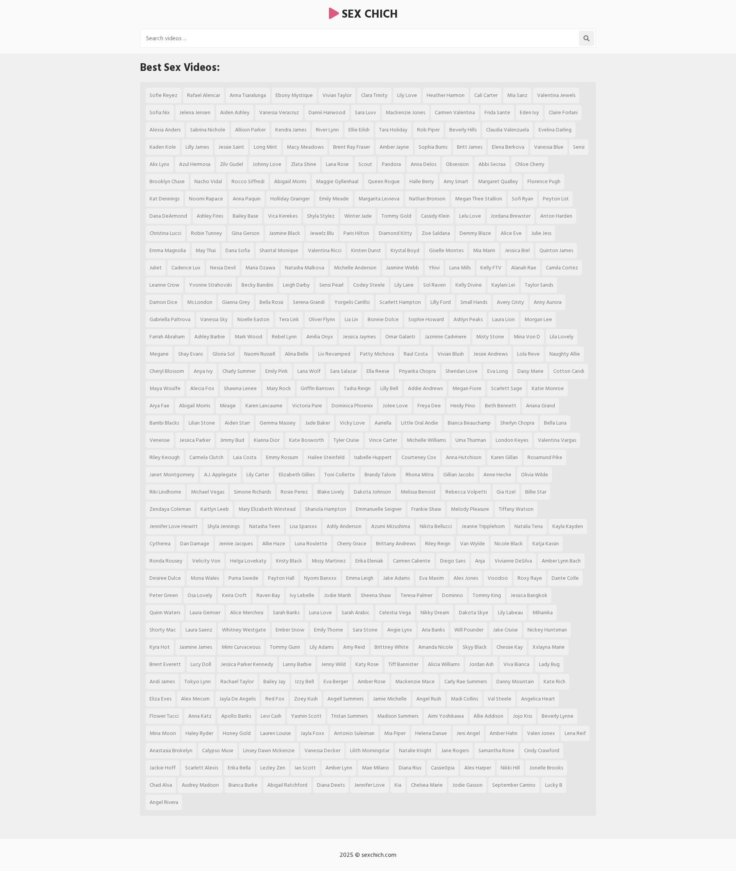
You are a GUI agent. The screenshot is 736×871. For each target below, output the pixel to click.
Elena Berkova (508, 147)
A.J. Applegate (220, 474)
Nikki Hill (510, 767)
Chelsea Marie (427, 785)
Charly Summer (239, 371)
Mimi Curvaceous (241, 647)
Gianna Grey (236, 302)
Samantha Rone (496, 750)
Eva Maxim (431, 578)
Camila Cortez (562, 267)
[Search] (586, 38)
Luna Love (320, 612)
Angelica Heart (538, 698)
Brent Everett (165, 664)
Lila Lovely (561, 336)
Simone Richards (252, 491)
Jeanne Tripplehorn (483, 526)
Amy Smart (456, 181)
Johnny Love (267, 164)
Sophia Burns (433, 147)
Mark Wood (248, 336)
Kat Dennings (164, 198)
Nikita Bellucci (436, 526)
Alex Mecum (195, 698)
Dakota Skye (473, 612)
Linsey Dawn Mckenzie (269, 750)
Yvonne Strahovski (210, 284)
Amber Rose (372, 681)
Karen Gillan (504, 457)
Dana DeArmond (168, 216)
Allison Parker (250, 129)
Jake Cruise (505, 629)
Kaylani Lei (503, 284)
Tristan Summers (349, 716)
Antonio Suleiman (354, 733)
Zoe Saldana (436, 233)
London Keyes (512, 440)
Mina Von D (527, 336)
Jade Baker (317, 422)
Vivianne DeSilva (513, 560)
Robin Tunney (206, 233)
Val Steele (499, 698)
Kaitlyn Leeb (214, 509)
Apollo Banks (236, 716)
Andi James (162, 681)
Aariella (383, 422)
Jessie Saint (231, 147)
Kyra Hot (160, 647)
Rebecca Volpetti (466, 491)
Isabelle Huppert (373, 457)
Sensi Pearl (331, 284)
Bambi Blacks (164, 422)
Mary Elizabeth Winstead (267, 509)
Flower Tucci (164, 716)
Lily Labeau (510, 612)
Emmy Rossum (282, 457)
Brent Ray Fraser (351, 147)
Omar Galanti (400, 336)
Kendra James (290, 129)
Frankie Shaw (426, 509)
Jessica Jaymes (359, 336)
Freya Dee (429, 405)
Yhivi (434, 267)
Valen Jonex (541, 733)
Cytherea (160, 543)
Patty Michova (377, 353)
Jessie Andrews (490, 353)
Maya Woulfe (165, 388)
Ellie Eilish (359, 129)
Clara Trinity (374, 95)
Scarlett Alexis (201, 767)
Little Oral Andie (419, 422)
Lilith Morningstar (369, 750)
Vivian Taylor (337, 95)
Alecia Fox (202, 388)
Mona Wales (205, 578)
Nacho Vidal (208, 181)
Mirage (228, 405)
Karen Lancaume (264, 405)
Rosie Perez (294, 491)
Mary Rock (278, 388)
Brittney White (392, 647)
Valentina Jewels (556, 95)
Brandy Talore (380, 474)
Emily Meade (334, 198)
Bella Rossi (271, 302)
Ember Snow (290, 629)
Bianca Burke (243, 785)
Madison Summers (397, 716)
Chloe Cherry (529, 164)
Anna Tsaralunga (248, 95)
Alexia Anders (165, 129)
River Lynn (327, 129)
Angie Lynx (399, 629)
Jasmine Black (284, 233)
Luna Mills (460, 267)
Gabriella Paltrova (170, 319)
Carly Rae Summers (465, 681)
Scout (365, 164)
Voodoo (498, 578)
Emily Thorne (328, 629)
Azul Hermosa (194, 164)
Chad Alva (161, 785)
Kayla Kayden (567, 526)
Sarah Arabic (356, 612)
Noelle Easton (253, 319)
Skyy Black (475, 647)
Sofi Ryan (522, 198)
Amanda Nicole (435, 647)
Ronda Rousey (166, 560)
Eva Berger (336, 681)
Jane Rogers (455, 750)
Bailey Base (245, 216)
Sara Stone (365, 629)
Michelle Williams (426, 440)
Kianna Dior (266, 440)
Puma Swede (243, 578)
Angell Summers (345, 698)
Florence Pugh (543, 181)
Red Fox (274, 698)
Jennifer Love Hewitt (174, 526)
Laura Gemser (205, 612)
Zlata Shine (303, 164)
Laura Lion (503, 319)
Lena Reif (575, 733)
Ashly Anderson (344, 526)
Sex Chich (368, 14)
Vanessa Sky (214, 319)
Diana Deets (331, 785)
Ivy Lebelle (302, 595)
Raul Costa (416, 353)
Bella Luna (555, 422)
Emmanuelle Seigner (379, 509)
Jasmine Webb (402, 267)
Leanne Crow (164, 284)
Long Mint (265, 147)
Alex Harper (477, 767)
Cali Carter (486, 95)
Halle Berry (421, 181)
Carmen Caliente (411, 560)
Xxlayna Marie (548, 647)
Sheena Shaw (376, 595)
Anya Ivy (203, 371)
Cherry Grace (351, 543)
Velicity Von (206, 560)
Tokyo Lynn (197, 681)
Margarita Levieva (378, 198)
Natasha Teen (264, 526)
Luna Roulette (311, 543)
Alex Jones (465, 578)
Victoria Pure (307, 405)
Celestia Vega (395, 612)
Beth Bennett (500, 405)
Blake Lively (330, 491)
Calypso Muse (217, 750)
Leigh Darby (296, 284)
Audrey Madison (200, 785)
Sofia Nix (160, 112)
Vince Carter (383, 440)
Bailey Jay (274, 681)
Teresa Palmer (416, 595)
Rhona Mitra (420, 474)
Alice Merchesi (246, 612)
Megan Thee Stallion (478, 198)
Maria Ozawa (260, 267)
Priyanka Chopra (417, 371)
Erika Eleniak (369, 560)
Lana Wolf (308, 371)
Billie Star (535, 491)
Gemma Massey (278, 422)
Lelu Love (470, 216)
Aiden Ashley (235, 112)
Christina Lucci (165, 233)
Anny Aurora (548, 302)
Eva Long (497, 371)
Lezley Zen (272, 767)
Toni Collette (339, 474)
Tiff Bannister (403, 664)
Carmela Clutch (206, 457)
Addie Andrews (425, 388)
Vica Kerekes (282, 216)
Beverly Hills (462, 129)
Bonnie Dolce (383, 319)
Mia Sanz (517, 95)
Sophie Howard (426, 319)
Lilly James (197, 147)
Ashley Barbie (209, 336)
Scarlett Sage (506, 388)
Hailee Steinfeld (326, 457)
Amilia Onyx (319, 336)
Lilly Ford (440, 302)
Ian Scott (305, 767)
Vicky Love (352, 422)
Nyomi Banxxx (320, 578)
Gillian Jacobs (458, 474)
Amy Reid (354, 647)
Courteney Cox (418, 457)
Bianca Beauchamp (469, 422)
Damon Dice (163, 302)
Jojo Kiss (522, 716)
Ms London (199, 302)
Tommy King (487, 595)
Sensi (579, 147)
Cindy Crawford (541, 750)
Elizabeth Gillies (297, 474)
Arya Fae (159, 405)
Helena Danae (431, 733)
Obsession (457, 164)
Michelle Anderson (355, 267)
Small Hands (473, 302)
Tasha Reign (357, 388)
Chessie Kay (509, 647)
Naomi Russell (259, 353)
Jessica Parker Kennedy (247, 664)
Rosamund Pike (544, 457)
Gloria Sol (223, 353)
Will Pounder (468, 629)
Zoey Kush (306, 698)
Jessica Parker (194, 440)
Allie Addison (488, 716)
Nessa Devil (223, 267)
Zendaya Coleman (170, 509)
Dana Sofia (237, 250)
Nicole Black (509, 543)
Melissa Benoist (418, 491)
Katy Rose (367, 664)
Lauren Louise (275, 733)
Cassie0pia (443, 767)
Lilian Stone (202, 422)
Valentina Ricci (325, 250)
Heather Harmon (446, 95)
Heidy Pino (462, 405)
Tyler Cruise (346, 440)
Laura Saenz (199, 629)
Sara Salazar (343, 371)
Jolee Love (395, 405)
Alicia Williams (444, 664)
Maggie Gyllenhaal (337, 181)
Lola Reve (528, 353)
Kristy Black (289, 560)
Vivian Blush (450, 353)
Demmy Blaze (475, 233)
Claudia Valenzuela (507, 129)
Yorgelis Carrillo (352, 302)
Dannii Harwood (327, 112)
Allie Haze (273, 543)
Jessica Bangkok (529, 595)
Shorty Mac (163, 629)
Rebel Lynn (284, 336)
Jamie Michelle (390, 698)
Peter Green (164, 595)
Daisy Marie (531, 371)
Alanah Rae (523, 267)
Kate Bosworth (306, 440)
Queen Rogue (384, 181)
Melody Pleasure (470, 509)
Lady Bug (549, 664)
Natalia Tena (528, 526)
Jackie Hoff (163, 767)
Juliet (156, 267)
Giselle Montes (446, 250)
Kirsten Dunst (366, 250)
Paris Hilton (356, 233)
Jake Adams (396, 578)
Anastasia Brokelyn (171, 750)
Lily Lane (404, 284)
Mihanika (542, 612)
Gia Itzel (506, 491)
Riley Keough (165, 457)
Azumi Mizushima (390, 526)
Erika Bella (239, 767)
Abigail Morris (194, 405)
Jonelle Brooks (546, 767)
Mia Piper (395, 733)
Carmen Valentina (455, 112)
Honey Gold (237, 733)
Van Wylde (472, 543)
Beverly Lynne (557, 716)
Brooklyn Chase (167, 181)
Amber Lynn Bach (561, 560)
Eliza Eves (160, 698)
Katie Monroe (548, 388)
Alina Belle (297, 353)
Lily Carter (257, 474)
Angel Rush (428, 698)
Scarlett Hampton (400, 302)
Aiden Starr (237, 422)
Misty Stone (490, 336)
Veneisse (160, 440)
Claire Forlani (563, 112)
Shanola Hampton (325, 509)
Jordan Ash (481, 664)
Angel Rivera (164, 802)
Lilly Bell (389, 388)
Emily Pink (276, 371)
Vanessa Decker (322, 750)
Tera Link (289, 319)
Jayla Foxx (312, 733)
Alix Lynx (159, 164)
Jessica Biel (517, 250)
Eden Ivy (529, 112)
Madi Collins (464, 698)
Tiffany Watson (516, 509)
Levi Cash (271, 716)
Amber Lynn (338, 767)
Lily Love (407, 95)
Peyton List (556, 198)
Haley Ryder (199, 733)
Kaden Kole (163, 147)
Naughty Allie (564, 353)
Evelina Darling (555, 129)
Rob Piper (428, 129)
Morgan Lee (538, 319)
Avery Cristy (510, 302)
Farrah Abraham (167, 336)
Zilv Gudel (231, 164)
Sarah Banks (286, 612)
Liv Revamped (334, 353)
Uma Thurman (470, 440)
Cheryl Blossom (167, 371)
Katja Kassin (545, 543)
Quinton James (556, 250)
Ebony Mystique (294, 95)
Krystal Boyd (405, 250)
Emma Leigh (359, 578)
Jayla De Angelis (237, 698)
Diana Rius (410, 767)
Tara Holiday (393, 129)
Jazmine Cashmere (446, 336)
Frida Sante (497, 112)
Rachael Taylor (237, 681)
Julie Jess (541, 233)
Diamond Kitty (395, 233)
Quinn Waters (165, 612)
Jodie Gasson (467, 785)
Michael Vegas (207, 491)
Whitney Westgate (244, 629)
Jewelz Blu (322, 233)
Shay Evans (190, 353)
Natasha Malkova (304, 267)
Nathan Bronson (427, 198)
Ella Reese (377, 371)
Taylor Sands (539, 284)
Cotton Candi (568, 371)
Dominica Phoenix (352, 405)
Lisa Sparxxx (303, 526)
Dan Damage (194, 543)
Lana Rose (337, 164)
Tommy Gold (396, 216)
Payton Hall (281, 578)
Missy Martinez (329, 560)
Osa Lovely (199, 595)
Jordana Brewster (511, 216)
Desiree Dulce (165, 578)
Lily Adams (322, 647)
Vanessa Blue (549, 147)
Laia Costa (244, 457)
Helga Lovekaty (248, 560)
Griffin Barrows (317, 388)
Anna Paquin (247, 198)
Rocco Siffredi (248, 181)
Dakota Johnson (372, 491)
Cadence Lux (185, 267)
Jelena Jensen (194, 112)
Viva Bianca (516, 664)
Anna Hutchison (463, 457)
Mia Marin (484, 250)
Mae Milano (375, 767)
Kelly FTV (490, 267)
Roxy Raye (530, 578)
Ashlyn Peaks (468, 319)
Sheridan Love (461, 371)
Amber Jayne (394, 147)
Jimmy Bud (232, 440)
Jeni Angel (468, 733)
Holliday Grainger (290, 198)
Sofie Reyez (163, 95)
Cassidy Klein (435, 216)
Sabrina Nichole (207, 129)
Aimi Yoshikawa (446, 716)
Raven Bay (268, 595)
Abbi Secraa (492, 164)
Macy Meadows (305, 147)
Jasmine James (195, 647)
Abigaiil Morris (290, 181)
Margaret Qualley (498, 181)
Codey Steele (369, 284)
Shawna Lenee (240, 388)
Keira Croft (234, 595)
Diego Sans (452, 560)
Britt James (469, 147)
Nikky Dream (435, 612)
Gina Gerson (246, 233)
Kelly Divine (468, 284)
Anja (480, 560)
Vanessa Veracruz (279, 112)
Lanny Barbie (297, 664)
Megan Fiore (466, 388)
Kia (397, 785)
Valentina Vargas (557, 440)
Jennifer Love (369, 785)
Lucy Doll (201, 664)
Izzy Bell (304, 681)
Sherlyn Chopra (517, 422)
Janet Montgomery (172, 474)
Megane (159, 353)
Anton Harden (556, 216)
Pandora (391, 164)
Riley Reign (437, 543)
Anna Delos (423, 164)
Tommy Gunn (285, 647)
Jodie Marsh (337, 595)
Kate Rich (554, 681)
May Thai (206, 250)
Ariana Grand (540, 405)
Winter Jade (358, 216)
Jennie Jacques (236, 543)
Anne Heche (497, 474)
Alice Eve (511, 233)
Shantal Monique (279, 250)
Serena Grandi (309, 302)
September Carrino (514, 785)
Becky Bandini (257, 284)
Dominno (452, 595)
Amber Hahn (504, 733)
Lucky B (553, 785)
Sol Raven (434, 284)
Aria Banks (433, 629)
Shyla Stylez (321, 216)
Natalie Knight (415, 750)
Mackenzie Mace (415, 681)
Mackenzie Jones (405, 112)
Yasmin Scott (306, 716)
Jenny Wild (333, 664)
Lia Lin (351, 319)
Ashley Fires (210, 216)
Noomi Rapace (206, 198)
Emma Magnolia (168, 250)
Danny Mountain (515, 681)
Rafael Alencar (203, 95)
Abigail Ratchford (287, 785)
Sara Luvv (365, 112)
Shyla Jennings (223, 526)
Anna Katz (200, 716)
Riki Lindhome (165, 491)
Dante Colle (565, 578)
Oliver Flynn (322, 319)
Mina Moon (163, 733)
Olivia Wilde (534, 474)
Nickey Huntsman (547, 629)
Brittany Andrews (396, 543)
